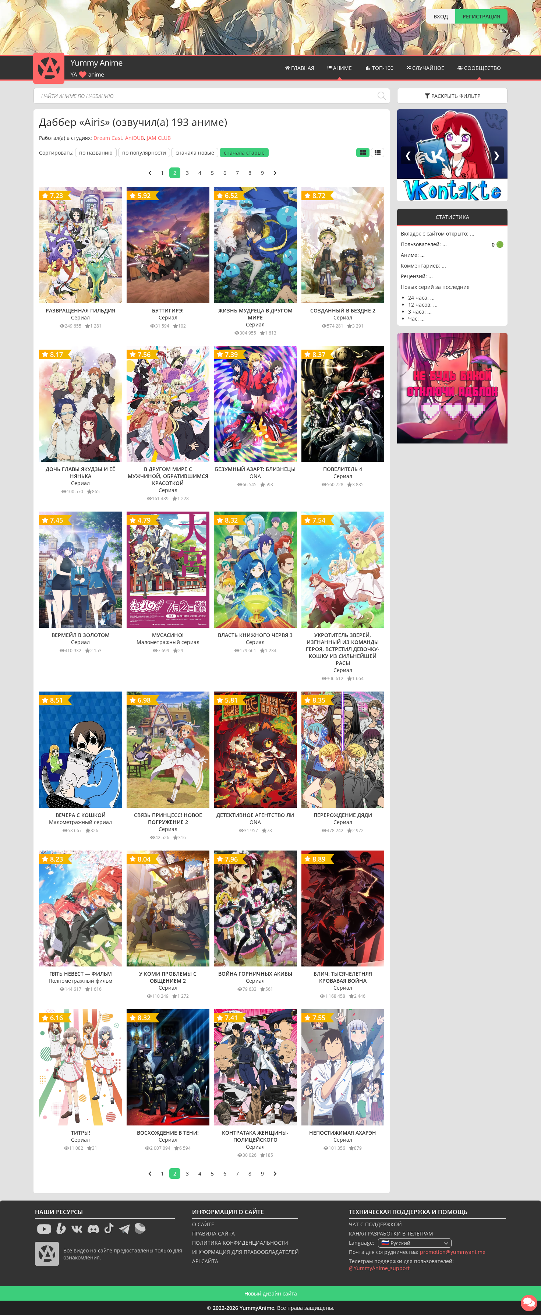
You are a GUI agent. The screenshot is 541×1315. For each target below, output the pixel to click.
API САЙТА (205, 1261)
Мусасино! (168, 635)
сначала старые (244, 152)
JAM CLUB (159, 137)
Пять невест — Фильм (80, 973)
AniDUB (134, 137)
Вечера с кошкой (81, 815)
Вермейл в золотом (81, 635)
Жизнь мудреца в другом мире (255, 314)
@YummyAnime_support (379, 1268)
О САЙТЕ (203, 1224)
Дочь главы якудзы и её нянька (80, 473)
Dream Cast (107, 137)
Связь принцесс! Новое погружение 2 (168, 819)
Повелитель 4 (342, 469)
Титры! (80, 1132)
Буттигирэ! (168, 310)
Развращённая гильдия (80, 310)
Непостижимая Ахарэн (342, 1132)
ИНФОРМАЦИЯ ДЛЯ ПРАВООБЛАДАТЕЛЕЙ (245, 1251)
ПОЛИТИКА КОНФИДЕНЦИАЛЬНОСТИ (240, 1242)
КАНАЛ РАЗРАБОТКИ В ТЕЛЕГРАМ (391, 1233)
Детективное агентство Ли (255, 815)
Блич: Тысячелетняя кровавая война (343, 977)
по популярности (144, 152)
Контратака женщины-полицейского (255, 1136)
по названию (96, 152)
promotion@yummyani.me (452, 1251)
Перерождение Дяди (343, 815)
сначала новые (195, 152)
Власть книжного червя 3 (255, 635)
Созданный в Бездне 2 (342, 310)
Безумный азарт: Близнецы (255, 469)
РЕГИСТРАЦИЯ (481, 16)
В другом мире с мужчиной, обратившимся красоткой (168, 476)
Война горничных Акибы (255, 973)
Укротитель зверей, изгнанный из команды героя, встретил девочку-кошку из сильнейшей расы (342, 649)
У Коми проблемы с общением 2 (168, 977)
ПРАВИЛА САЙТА (213, 1233)
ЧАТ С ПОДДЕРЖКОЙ (375, 1224)
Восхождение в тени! (168, 1132)
